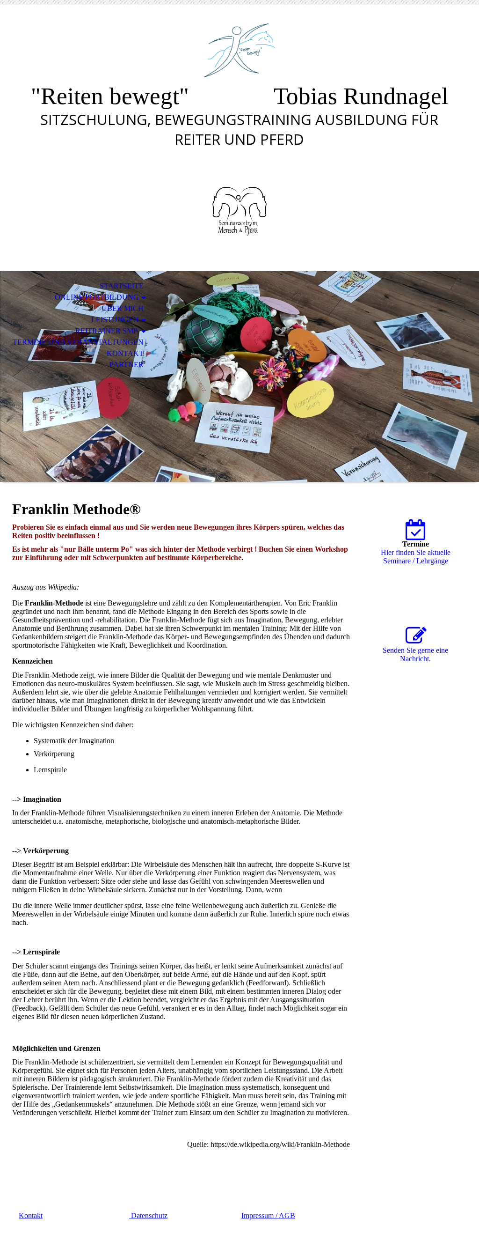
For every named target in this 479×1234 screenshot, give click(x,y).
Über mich (123, 308)
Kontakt (125, 353)
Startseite (122, 286)
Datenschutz (148, 1215)
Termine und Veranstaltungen (78, 342)
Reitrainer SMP (107, 331)
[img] (239, 50)
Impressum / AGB (268, 1215)
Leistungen (115, 320)
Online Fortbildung (97, 297)
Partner (126, 365)
